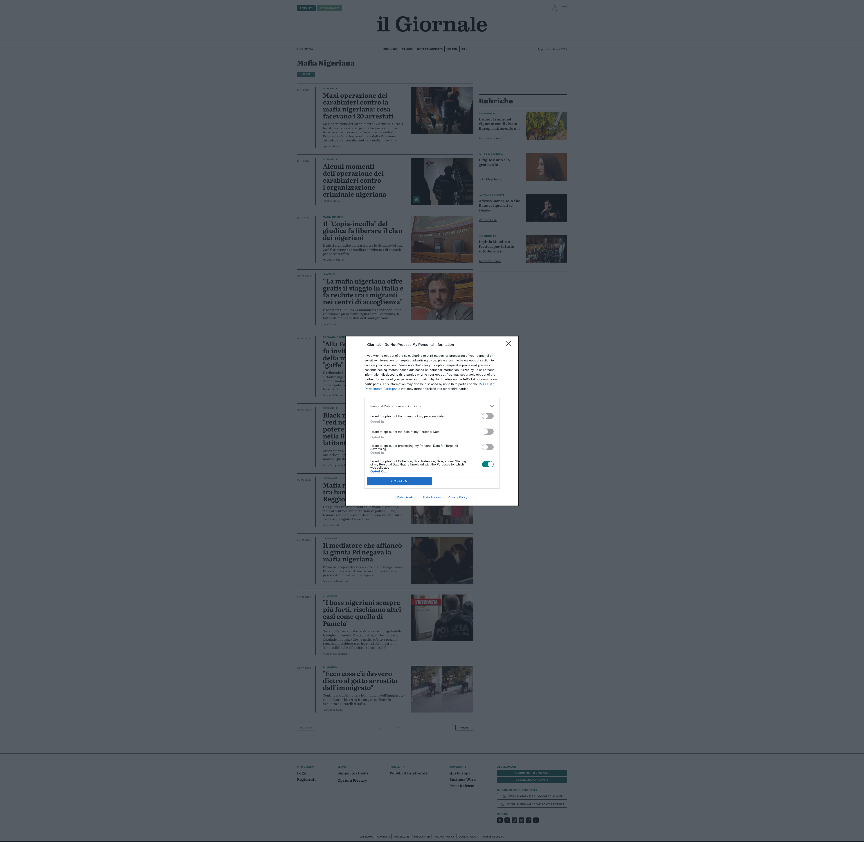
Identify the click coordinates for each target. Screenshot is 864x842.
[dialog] (432, 421)
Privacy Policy (457, 497)
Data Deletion (406, 497)
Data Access (432, 497)
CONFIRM (399, 481)
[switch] (488, 416)
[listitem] (432, 406)
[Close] (510, 345)
